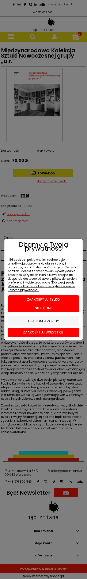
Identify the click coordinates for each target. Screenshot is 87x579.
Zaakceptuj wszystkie (43, 332)
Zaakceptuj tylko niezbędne (43, 303)
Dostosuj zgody (43, 321)
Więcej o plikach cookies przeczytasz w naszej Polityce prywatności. (41, 288)
